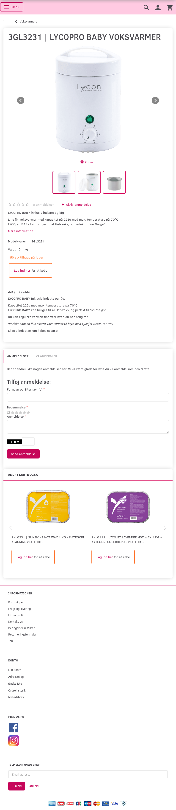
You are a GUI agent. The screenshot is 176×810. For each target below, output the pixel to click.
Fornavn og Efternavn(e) (24, 389)
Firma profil (15, 615)
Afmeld (33, 786)
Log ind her (22, 270)
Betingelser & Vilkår (21, 628)
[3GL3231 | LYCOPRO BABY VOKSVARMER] (88, 100)
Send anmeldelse (23, 454)
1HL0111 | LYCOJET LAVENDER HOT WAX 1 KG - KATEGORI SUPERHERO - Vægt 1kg (126, 539)
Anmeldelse (15, 416)
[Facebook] (13, 727)
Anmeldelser (18, 356)
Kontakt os (15, 621)
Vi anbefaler (46, 356)
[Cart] (169, 7)
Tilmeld (17, 786)
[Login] (158, 7)
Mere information (20, 231)
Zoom (89, 162)
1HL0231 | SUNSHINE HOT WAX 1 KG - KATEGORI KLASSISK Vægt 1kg (47, 539)
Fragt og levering (19, 608)
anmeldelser (43, 204)
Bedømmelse (16, 407)
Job (10, 641)
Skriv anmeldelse (78, 204)
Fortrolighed (16, 602)
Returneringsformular (22, 634)
